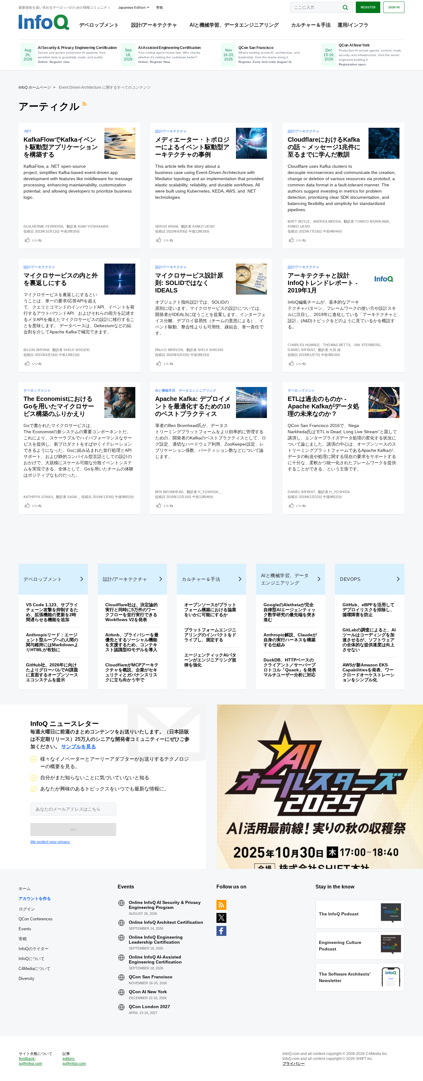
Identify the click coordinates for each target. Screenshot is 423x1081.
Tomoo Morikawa (372, 221)
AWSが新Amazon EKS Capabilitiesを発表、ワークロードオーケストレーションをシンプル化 (368, 672)
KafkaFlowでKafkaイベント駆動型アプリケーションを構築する (61, 147)
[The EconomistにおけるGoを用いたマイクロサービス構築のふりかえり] (119, 402)
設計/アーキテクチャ (154, 25)
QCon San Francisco (150, 976)
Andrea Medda (327, 221)
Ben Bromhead (169, 492)
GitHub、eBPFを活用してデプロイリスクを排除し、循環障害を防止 (368, 609)
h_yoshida (339, 492)
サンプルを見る (78, 746)
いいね (36, 240)
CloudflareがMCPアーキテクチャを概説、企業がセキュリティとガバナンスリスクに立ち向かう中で (132, 672)
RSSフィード (85, 106)
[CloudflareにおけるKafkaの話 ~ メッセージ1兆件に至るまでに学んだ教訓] (383, 143)
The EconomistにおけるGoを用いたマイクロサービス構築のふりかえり (59, 406)
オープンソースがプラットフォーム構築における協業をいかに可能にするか (210, 609)
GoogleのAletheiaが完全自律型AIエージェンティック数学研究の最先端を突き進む (290, 612)
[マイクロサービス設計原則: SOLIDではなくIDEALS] (251, 279)
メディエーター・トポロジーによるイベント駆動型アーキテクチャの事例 (192, 147)
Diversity (26, 978)
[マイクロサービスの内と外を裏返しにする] (119, 279)
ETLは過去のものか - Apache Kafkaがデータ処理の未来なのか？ (323, 406)
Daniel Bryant (301, 350)
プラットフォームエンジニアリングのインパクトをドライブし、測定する (210, 634)
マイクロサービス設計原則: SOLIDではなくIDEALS (189, 283)
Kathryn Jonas (38, 497)
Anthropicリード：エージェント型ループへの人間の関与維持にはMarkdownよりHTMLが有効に (52, 642)
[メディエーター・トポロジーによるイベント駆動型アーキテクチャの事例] (251, 143)
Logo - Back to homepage (44, 22)
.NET (27, 131)
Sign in (393, 7)
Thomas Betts (337, 345)
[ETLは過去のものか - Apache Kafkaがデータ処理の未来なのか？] (383, 402)
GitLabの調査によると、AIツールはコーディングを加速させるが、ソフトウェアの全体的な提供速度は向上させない (369, 639)
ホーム (25, 888)
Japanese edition (132, 7)
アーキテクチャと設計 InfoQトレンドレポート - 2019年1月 (323, 283)
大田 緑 (335, 350)
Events (25, 929)
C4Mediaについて (34, 968)
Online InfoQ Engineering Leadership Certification (156, 940)
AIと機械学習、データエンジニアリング (234, 25)
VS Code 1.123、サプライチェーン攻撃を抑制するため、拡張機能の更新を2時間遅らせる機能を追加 (52, 612)
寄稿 (23, 938)
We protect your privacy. (50, 842)
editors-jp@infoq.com (74, 1061)
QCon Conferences (36, 919)
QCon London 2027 (149, 1006)
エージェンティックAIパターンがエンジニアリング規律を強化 (210, 659)
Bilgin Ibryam (36, 350)
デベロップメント (99, 25)
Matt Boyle (299, 221)
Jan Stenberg (367, 345)
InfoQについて (32, 958)
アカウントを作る (35, 898)
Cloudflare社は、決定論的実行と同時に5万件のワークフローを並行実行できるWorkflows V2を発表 (131, 612)
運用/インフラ (353, 25)
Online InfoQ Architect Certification (166, 922)
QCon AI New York (148, 991)
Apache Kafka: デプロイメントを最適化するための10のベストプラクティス (193, 406)
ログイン (27, 908)
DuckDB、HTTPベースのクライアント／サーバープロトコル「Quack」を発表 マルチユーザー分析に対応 (292, 667)
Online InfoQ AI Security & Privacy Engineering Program (165, 905)
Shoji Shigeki (76, 350)
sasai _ (73, 497)
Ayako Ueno (203, 226)
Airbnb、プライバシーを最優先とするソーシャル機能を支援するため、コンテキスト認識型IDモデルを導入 (132, 642)
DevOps (350, 579)
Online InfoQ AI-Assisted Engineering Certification (155, 959)
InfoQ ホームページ (35, 87)
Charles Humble (304, 345)
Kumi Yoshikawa (93, 226)
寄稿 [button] (159, 7)
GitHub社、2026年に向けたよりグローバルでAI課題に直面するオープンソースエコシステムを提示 (52, 672)
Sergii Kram (166, 226)
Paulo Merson (169, 350)
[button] (73, 829)
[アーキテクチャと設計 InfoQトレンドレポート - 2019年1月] (383, 279)
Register (368, 7)
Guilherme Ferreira (43, 226)
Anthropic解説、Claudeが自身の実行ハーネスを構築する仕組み (290, 639)
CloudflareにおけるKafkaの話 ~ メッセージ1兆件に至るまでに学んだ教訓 (324, 147)
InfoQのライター (34, 948)
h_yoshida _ (209, 492)
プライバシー (293, 1063)
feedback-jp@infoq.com (30, 1061)
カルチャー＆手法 (311, 25)
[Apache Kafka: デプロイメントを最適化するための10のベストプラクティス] (251, 402)
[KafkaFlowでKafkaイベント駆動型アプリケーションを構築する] (119, 143)
